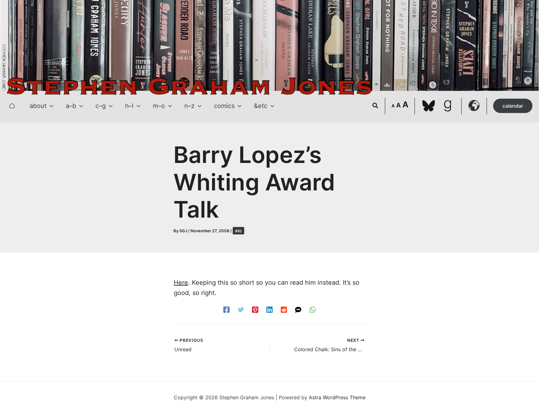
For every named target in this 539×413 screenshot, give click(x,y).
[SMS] (298, 309)
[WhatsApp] (312, 309)
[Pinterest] (255, 309)
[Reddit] (284, 309)
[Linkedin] (269, 309)
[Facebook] (226, 309)
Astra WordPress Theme (337, 397)
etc (238, 230)
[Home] (11, 105)
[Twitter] (241, 309)
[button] (49, 105)
